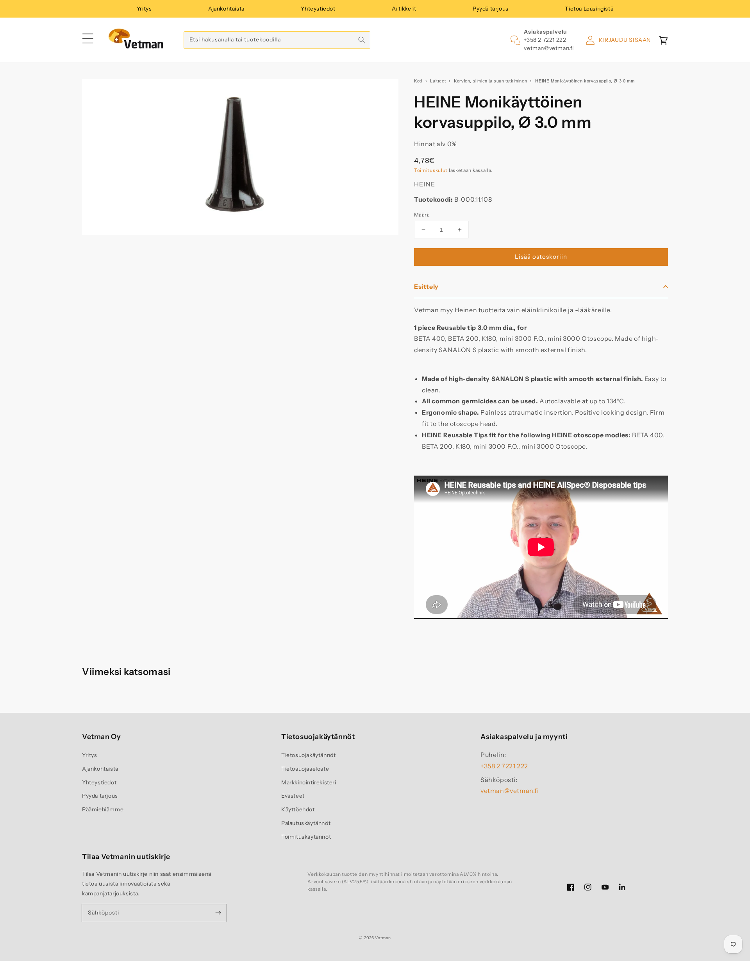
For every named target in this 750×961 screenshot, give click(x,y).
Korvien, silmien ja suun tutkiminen (490, 81)
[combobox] (277, 40)
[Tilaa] (218, 913)
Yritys (144, 8)
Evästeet (293, 795)
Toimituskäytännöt (306, 836)
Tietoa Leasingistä (589, 8)
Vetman (383, 937)
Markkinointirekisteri (308, 782)
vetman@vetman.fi (549, 48)
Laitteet (438, 81)
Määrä (422, 214)
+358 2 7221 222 (545, 39)
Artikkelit (404, 8)
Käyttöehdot (298, 809)
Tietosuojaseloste (305, 768)
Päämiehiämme (102, 809)
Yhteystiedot (318, 8)
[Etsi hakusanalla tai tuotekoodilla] (361, 39)
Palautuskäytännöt (305, 823)
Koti (418, 81)
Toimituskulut (431, 170)
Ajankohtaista (226, 8)
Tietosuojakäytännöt (308, 755)
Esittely (426, 286)
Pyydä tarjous (491, 8)
